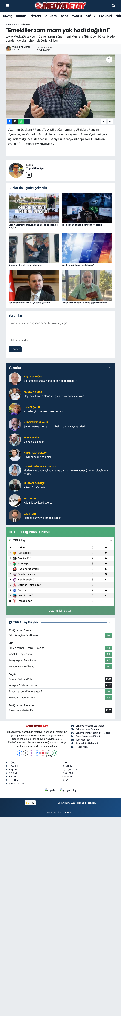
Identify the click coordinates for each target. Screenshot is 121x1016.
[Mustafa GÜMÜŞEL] (15, 485)
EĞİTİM (13, 773)
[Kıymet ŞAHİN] (15, 409)
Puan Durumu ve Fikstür (88, 736)
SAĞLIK (90, 16)
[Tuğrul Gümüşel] (16, 170)
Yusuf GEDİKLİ (32, 437)
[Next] (48, 753)
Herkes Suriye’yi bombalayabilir (42, 517)
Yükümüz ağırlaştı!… (35, 487)
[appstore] (51, 790)
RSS (31, 802)
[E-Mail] (29, 175)
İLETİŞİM (13, 780)
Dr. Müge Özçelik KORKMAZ (40, 466)
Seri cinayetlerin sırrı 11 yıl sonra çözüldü (29, 302)
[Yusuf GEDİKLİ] (15, 439)
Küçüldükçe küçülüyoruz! (38, 502)
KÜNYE (66, 780)
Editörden (30, 498)
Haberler (11, 24)
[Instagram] (31, 753)
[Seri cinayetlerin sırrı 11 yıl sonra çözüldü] (34, 285)
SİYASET (36, 16)
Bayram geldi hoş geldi (37, 456)
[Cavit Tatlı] (15, 515)
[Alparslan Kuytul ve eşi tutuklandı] (34, 247)
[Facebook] (19, 753)
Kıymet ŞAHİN (32, 407)
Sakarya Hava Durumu (87, 729)
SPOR (65, 16)
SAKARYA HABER (18, 783)
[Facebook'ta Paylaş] (9, 121)
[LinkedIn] (37, 753)
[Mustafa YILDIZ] (15, 393)
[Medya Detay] (60, 5)
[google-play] (68, 790)
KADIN (12, 776)
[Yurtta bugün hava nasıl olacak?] (87, 247)
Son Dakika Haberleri (87, 743)
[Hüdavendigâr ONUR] (15, 424)
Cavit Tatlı (30, 513)
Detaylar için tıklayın (60, 610)
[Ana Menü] (7, 5)
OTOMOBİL (68, 776)
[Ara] (113, 5)
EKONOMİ (105, 16)
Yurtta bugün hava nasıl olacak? (78, 265)
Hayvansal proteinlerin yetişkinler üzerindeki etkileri (54, 396)
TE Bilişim (68, 812)
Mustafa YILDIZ (33, 392)
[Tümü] (110, 367)
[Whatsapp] (54, 753)
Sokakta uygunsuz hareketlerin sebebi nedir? (50, 380)
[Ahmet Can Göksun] (15, 454)
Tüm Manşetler (83, 739)
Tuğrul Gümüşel (35, 168)
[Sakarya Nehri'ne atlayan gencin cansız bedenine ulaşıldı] (34, 207)
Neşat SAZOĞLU (33, 376)
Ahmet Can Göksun (35, 452)
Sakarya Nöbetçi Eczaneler (90, 725)
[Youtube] (43, 753)
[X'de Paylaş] (15, 121)
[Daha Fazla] (27, 121)
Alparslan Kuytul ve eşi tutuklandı (25, 265)
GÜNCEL (21, 16)
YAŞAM (77, 16)
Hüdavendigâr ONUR (36, 422)
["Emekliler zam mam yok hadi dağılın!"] (60, 86)
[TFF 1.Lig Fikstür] (110, 622)
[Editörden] (15, 500)
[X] (25, 753)
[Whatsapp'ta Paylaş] (21, 121)
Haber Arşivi (82, 746)
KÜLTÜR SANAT (70, 769)
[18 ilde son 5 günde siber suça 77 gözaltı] (87, 207)
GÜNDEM (51, 16)
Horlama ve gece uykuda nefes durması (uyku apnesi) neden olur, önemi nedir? (66, 472)
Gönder (15, 349)
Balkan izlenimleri (34, 441)
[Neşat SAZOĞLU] (15, 378)
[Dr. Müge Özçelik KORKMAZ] (15, 470)
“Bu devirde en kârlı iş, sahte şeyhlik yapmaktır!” (86, 302)
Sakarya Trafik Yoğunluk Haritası (93, 732)
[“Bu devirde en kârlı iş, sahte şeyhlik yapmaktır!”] (87, 285)
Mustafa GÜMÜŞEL (35, 483)
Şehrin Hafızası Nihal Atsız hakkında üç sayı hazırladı (54, 426)
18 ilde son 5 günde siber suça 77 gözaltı (82, 225)
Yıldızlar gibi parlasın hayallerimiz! (43, 411)
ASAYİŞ (7, 16)
